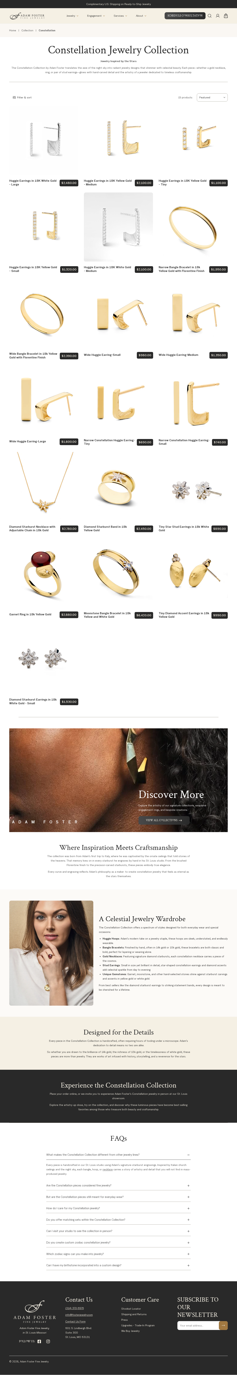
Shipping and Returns (134, 1314)
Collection (27, 30)
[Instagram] (48, 1341)
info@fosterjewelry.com (79, 1315)
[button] (72, 16)
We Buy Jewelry (130, 1331)
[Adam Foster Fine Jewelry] (26, 15)
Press (124, 1320)
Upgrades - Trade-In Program (138, 1325)
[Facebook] (39, 1341)
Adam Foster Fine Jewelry (34, 1361)
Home (12, 30)
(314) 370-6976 (74, 1308)
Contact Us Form (75, 1321)
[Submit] (223, 1325)
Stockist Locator (131, 1308)
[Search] (210, 16)
